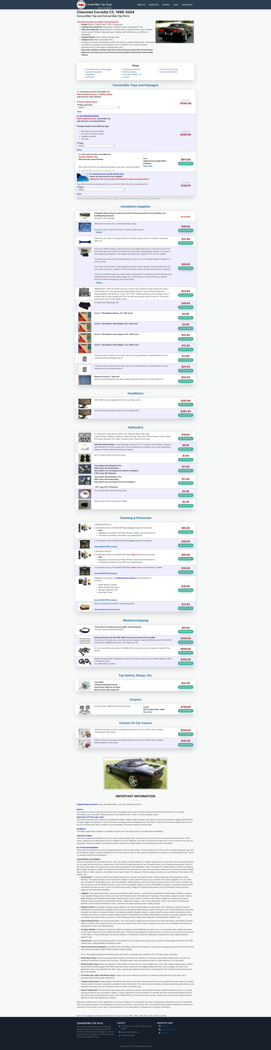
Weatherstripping (129, 72)
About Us (141, 5)
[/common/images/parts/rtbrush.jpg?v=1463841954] (84, 607)
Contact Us (153, 5)
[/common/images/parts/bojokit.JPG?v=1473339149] (84, 380)
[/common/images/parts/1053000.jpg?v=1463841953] (84, 458)
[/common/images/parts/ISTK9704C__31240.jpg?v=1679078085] (84, 630)
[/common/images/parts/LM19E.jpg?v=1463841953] (84, 662)
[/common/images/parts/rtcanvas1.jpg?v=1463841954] (84, 544)
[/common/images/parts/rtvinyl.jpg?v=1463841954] (84, 571)
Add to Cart (186, 163)
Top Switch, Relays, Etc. (132, 74)
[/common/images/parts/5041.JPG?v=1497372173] (84, 348)
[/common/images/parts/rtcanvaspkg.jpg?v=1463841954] (84, 528)
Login (175, 5)
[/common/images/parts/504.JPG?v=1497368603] (84, 316)
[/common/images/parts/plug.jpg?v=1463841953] (84, 504)
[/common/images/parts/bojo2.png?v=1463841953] (84, 242)
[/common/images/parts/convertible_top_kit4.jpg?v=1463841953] (84, 581)
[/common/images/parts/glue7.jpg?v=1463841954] (84, 359)
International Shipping (170, 1029)
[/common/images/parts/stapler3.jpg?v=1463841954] (84, 252)
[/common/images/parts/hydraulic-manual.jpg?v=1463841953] (84, 448)
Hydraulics (90, 77)
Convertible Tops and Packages (98, 69)
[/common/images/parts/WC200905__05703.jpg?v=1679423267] (84, 641)
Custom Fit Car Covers (169, 69)
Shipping (164, 1026)
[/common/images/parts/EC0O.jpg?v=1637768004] (84, 292)
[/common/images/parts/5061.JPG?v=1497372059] (84, 337)
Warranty (165, 1033)
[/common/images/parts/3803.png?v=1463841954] (84, 733)
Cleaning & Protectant (131, 69)
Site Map (165, 5)
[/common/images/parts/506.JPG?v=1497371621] (84, 327)
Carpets (126, 77)
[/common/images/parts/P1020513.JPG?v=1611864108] (84, 685)
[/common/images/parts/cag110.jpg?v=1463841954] (84, 227)
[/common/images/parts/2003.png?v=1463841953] (84, 743)
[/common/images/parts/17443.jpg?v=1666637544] (84, 709)
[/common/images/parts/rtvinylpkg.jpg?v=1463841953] (84, 554)
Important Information (169, 72)
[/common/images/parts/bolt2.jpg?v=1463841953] (84, 469)
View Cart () (187, 5)
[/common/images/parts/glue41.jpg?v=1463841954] (84, 369)
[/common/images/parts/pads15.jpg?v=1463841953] (84, 306)
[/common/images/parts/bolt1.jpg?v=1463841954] (84, 480)
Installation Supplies (94, 72)
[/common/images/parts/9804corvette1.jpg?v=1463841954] (84, 216)
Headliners (90, 74)
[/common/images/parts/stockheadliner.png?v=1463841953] (84, 403)
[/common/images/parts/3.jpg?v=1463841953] (84, 494)
